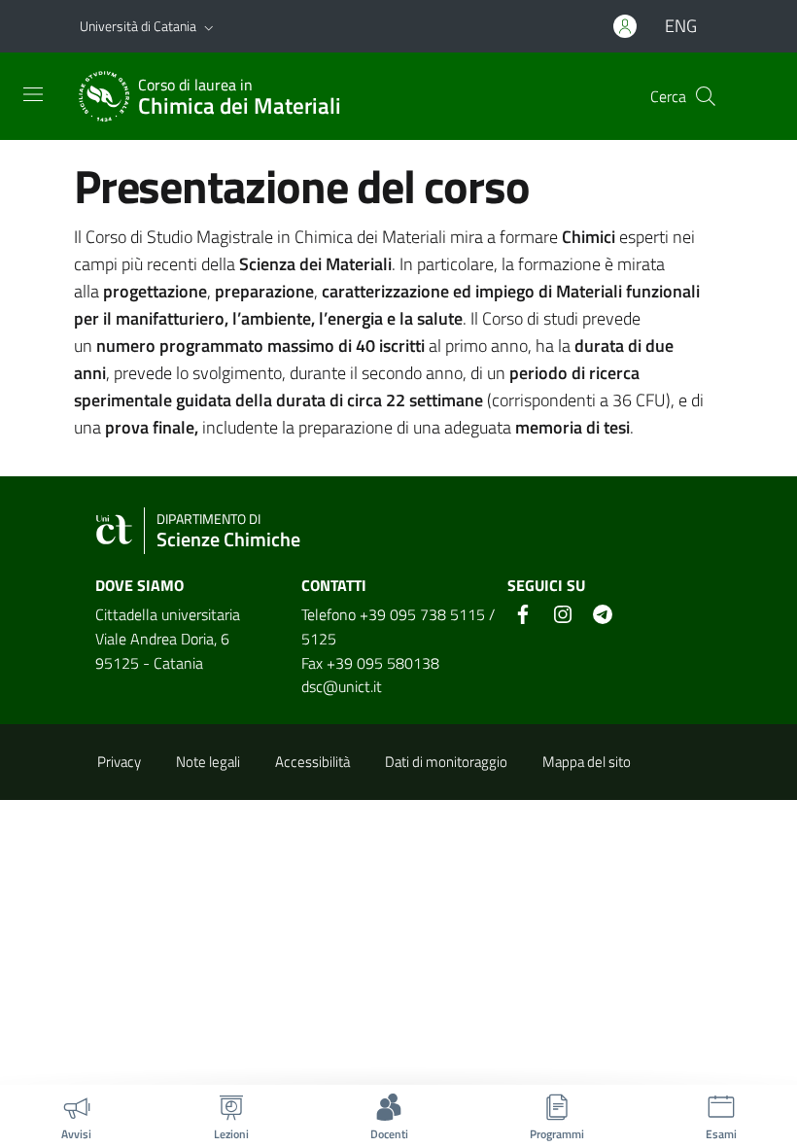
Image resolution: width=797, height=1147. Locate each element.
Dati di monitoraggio (446, 761)
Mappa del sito (586, 761)
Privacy (119, 761)
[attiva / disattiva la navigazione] (33, 94)
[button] (209, 26)
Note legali (208, 761)
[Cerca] (705, 96)
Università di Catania (138, 26)
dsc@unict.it (341, 686)
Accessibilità (312, 761)
